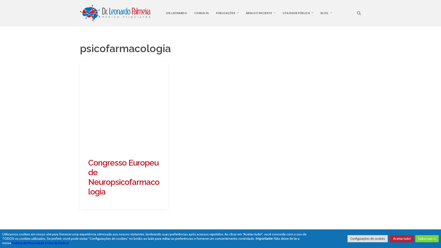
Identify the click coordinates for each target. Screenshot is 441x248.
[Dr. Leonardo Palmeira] (115, 13)
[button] (359, 13)
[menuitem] (176, 13)
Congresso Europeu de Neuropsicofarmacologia (123, 177)
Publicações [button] (225, 12)
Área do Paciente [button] (259, 12)
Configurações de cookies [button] (367, 238)
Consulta (201, 12)
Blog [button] (324, 12)
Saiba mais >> (427, 238)
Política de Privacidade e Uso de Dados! (40, 243)
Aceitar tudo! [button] (402, 239)
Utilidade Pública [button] (296, 12)
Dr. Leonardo (176, 12)
